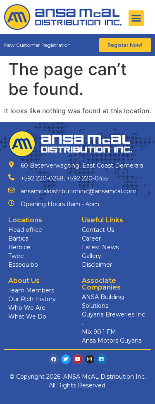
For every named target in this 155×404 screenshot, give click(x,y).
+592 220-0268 (42, 178)
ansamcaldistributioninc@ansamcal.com (78, 191)
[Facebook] (54, 359)
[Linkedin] (102, 359)
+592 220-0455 (87, 178)
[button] (136, 18)
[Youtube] (78, 359)
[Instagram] (90, 359)
